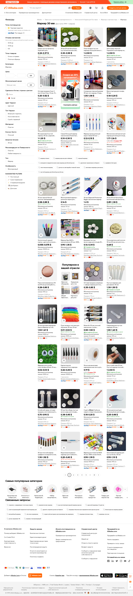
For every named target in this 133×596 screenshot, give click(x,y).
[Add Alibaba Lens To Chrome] (35, 575)
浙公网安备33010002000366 (100, 593)
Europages (96, 585)
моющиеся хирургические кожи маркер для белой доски (57, 163)
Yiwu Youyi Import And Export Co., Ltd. (70, 338)
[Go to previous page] (65, 475)
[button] (69, 8)
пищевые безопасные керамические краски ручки (84, 509)
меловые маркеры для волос (94, 167)
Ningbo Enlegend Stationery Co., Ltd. (70, 379)
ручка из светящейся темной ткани (69, 167)
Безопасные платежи (37, 533)
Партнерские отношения (115, 553)
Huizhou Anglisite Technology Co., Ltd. (116, 255)
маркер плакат (44, 158)
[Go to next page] (98, 475)
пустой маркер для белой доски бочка (51, 172)
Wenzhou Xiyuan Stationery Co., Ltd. (47, 253)
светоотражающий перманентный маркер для (23, 509)
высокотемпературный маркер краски (69, 505)
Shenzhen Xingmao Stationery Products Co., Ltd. (116, 64)
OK (31, 75)
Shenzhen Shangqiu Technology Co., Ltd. (47, 104)
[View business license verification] (85, 593)
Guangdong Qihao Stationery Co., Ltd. (93, 62)
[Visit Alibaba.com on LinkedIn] (112, 561)
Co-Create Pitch (9, 537)
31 (94, 475)
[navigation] (19, 247)
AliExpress (37, 585)
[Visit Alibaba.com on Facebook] (108, 561)
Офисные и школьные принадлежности (58, 19)
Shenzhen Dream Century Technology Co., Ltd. (47, 149)
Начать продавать (113, 539)
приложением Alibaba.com (88, 575)
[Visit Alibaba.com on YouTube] (125, 561)
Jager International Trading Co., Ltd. (93, 382)
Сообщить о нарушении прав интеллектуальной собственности (91, 552)
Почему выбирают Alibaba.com (14, 533)
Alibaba (39, 19)
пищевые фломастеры (86, 514)
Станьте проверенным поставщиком (115, 548)
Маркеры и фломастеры (109, 19)
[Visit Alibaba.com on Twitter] (117, 561)
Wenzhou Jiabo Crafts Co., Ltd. (47, 296)
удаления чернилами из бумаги (89, 163)
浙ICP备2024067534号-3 (119, 593)
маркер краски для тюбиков (63, 158)
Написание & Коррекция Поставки (86, 19)
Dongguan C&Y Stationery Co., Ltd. (116, 295)
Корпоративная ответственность (10, 542)
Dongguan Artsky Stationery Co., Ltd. (93, 149)
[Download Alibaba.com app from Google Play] (122, 575)
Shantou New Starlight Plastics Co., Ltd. (93, 208)
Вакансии (7, 547)
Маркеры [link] (123, 19)
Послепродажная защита (38, 547)
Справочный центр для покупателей (89, 534)
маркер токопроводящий (33, 518)
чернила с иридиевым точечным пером (21, 505)
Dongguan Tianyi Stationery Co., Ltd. (70, 211)
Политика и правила (36, 557)
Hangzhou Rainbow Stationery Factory (47, 64)
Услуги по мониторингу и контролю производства (38, 552)
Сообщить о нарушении (89, 558)
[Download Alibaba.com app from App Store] (106, 575)
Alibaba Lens (15, 575)
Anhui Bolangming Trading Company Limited (116, 338)
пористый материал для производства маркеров (58, 514)
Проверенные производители (66, 535)
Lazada (66, 585)
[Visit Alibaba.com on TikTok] (129, 561)
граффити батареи (111, 163)
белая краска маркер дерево (114, 509)
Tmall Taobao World (56, 585)
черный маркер (82, 158)
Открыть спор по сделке (89, 543)
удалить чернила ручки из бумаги (53, 509)
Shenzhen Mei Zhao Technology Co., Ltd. (93, 255)
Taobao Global (75, 585)
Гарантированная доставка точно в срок (39, 542)
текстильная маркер (46, 167)
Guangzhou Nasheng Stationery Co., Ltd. (93, 106)
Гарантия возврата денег (38, 537)
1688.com (45, 585)
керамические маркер (45, 505)
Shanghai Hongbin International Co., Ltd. (70, 144)
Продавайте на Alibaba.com (116, 535)
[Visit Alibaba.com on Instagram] (121, 561)
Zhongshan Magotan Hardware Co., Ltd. (70, 62)
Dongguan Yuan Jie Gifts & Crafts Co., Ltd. (47, 213)
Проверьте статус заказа (115, 543)
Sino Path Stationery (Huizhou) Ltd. (70, 253)
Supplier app (59, 575)
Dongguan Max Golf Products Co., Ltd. (116, 151)
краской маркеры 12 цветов (95, 505)
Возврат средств (87, 547)
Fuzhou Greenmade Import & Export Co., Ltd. (47, 379)
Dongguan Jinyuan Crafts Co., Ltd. (93, 298)
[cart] (96, 8)
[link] (130, 576)
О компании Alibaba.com (13, 529)
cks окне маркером (32, 514)
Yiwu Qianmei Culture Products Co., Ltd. (93, 338)
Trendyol (88, 585)
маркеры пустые (104, 514)
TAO (82, 585)
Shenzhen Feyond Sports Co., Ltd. (116, 213)
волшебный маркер (15, 514)
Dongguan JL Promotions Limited (116, 104)
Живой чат (84, 539)
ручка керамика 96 (14, 518)
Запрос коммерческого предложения (63, 540)
